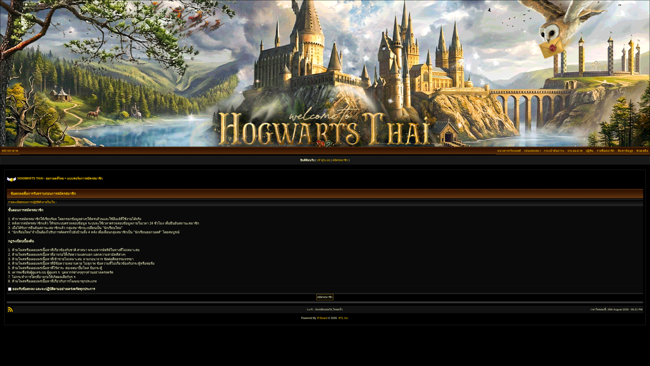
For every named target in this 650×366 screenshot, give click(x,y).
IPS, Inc (343, 317)
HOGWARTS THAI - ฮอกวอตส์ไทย (41, 178)
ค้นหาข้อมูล (625, 150)
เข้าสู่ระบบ (323, 160)
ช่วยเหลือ (642, 150)
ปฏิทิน (590, 150)
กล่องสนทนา (532, 150)
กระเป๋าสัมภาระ (554, 150)
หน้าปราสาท (10, 150)
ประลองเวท (575, 150)
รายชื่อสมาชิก (606, 150)
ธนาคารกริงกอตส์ (509, 150)
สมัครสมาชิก (340, 160)
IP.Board (322, 317)
